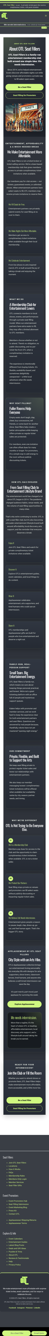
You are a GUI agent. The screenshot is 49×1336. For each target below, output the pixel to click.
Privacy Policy (15, 1265)
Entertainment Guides (18, 1242)
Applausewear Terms (18, 1223)
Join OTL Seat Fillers (17, 1163)
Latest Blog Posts (16, 1245)
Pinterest (29, 1308)
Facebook (12, 1308)
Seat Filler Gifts (15, 1185)
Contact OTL (14, 1214)
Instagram (21, 1308)
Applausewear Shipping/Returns (22, 1220)
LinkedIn (37, 1308)
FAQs (11, 1172)
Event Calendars (16, 1239)
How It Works (14, 1169)
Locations (13, 1166)
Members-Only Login (18, 1179)
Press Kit (13, 1210)
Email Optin (39, 1333)
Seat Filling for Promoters (24, 95)
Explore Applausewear (24, 1004)
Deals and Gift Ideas (17, 1248)
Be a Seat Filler (24, 87)
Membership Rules (17, 1176)
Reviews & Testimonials (19, 1258)
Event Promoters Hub (18, 1201)
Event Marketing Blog (18, 1207)
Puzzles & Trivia (15, 1252)
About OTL (13, 1255)
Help (11, 1261)
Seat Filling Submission (19, 1204)
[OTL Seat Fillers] (4, 15)
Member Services (16, 1182)
